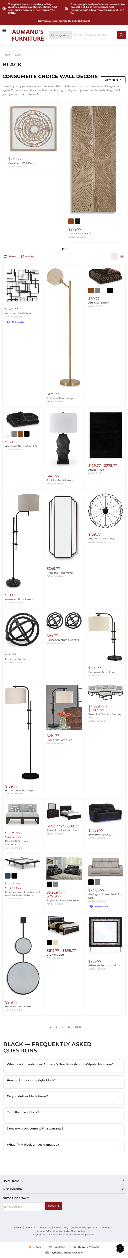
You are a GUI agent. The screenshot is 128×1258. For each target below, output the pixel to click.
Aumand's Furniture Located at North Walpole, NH (64, 1231)
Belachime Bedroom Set (62, 830)
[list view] (122, 256)
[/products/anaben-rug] (106, 435)
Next (78, 1026)
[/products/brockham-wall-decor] (33, 129)
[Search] (121, 35)
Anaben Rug (96, 469)
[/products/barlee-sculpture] (22, 630)
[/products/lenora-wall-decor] (93, 160)
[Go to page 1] (63, 249)
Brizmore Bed (55, 954)
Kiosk (57, 1227)
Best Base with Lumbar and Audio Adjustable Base (22, 893)
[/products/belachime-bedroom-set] (64, 812)
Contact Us (44, 1227)
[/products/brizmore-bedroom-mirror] (106, 936)
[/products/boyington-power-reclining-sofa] (106, 867)
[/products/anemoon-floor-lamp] (22, 541)
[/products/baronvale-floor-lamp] (22, 733)
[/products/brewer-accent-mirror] (22, 956)
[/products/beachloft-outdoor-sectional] (22, 815)
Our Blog (105, 1227)
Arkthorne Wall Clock (101, 538)
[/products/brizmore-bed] (64, 927)
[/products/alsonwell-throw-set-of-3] (22, 420)
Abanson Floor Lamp (60, 398)
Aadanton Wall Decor (18, 313)
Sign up (54, 1206)
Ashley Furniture (16, 166)
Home (6, 54)
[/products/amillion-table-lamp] (64, 441)
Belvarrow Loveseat (100, 834)
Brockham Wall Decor (22, 163)
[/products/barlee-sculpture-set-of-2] (64, 621)
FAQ (66, 1227)
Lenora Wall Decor (79, 233)
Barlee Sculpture (15, 659)
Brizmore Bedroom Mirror (104, 965)
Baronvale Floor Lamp (19, 790)
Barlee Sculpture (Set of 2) (63, 639)
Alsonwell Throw (98, 302)
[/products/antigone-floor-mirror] (64, 528)
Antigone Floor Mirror (60, 572)
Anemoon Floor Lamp (18, 599)
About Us (30, 1227)
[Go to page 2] (65, 248)
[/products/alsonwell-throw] (106, 277)
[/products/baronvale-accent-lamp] (106, 637)
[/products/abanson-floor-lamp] (64, 328)
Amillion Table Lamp (59, 480)
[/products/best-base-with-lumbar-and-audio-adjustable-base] (22, 864)
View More (111, 79)
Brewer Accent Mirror (18, 1006)
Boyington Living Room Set (63, 900)
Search (18, 1227)
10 (69, 1026)
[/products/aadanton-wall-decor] (22, 286)
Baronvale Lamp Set (59, 739)
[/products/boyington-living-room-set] (64, 868)
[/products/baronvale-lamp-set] (64, 707)
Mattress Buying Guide (84, 1227)
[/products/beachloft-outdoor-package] (106, 693)
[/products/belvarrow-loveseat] (106, 814)
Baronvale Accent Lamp (103, 672)
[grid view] (114, 256)
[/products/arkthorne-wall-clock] (106, 511)
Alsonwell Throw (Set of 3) (21, 446)
